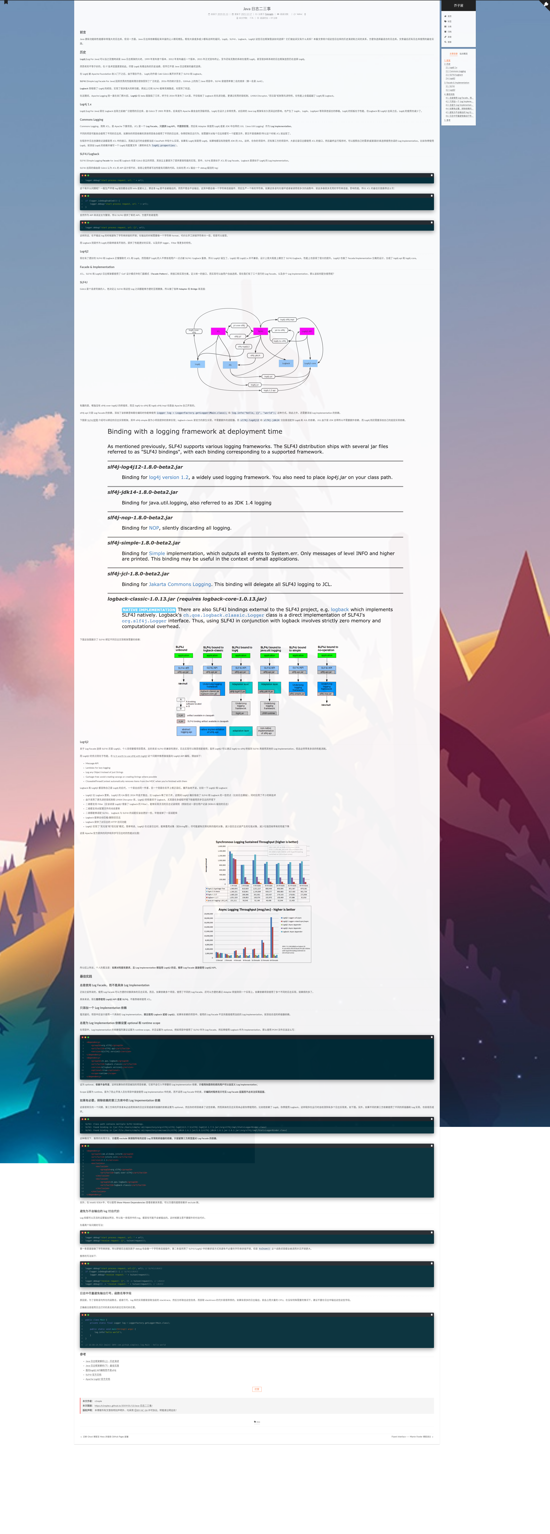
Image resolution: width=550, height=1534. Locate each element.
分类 (449, 27)
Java (258, 1422)
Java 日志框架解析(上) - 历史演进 (102, 1361)
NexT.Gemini (257, 1529)
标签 (449, 21)
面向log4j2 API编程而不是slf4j (101, 1370)
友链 (449, 37)
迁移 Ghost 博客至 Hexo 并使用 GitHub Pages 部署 (105, 1437)
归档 (449, 32)
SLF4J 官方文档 (93, 1375)
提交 (428, 1490)
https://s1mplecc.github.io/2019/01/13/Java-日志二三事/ (124, 1406)
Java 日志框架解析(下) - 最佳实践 (102, 1366)
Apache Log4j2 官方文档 (98, 1379)
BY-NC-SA (142, 1410)
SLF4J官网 (92, 420)
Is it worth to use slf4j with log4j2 (130, 756)
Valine (432, 1509)
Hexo (246, 1529)
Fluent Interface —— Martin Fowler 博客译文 (412, 1437)
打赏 (257, 1389)
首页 (449, 16)
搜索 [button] (449, 42)
